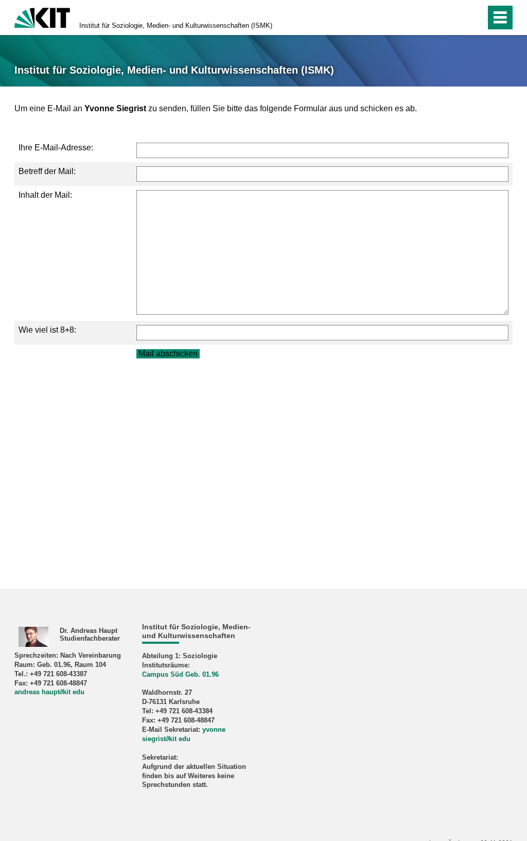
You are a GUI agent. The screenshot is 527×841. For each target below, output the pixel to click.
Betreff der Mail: (47, 171)
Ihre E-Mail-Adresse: (56, 147)
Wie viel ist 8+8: (47, 329)
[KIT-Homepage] (42, 16)
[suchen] (456, 17)
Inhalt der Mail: (45, 195)
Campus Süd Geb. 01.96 (180, 674)
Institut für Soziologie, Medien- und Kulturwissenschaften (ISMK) (175, 25)
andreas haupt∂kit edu (49, 692)
